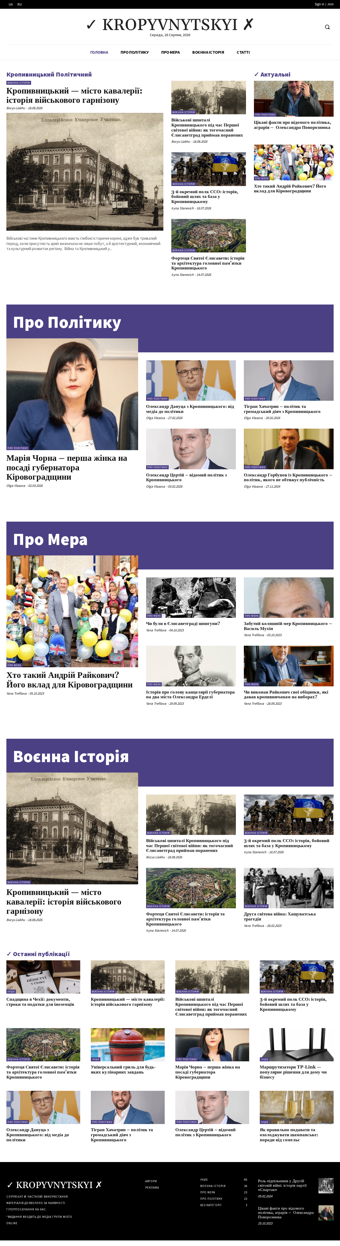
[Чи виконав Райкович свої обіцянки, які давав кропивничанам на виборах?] (289, 666)
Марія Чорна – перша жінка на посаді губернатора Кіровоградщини (66, 467)
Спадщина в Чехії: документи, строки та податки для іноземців (40, 1001)
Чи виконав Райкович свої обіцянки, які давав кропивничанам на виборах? (286, 694)
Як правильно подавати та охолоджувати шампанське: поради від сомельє (289, 1135)
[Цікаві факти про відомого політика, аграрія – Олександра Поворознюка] (294, 99)
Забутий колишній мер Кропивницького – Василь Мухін (288, 626)
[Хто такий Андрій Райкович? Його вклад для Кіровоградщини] (294, 162)
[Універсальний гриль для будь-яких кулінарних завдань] (128, 1044)
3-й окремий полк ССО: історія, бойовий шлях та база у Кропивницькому (204, 197)
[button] (327, 26)
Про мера (262, 178)
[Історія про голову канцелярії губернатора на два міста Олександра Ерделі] (191, 666)
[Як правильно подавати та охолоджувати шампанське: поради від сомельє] (297, 1107)
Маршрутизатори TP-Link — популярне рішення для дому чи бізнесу (293, 1072)
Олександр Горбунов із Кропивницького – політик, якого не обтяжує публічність (288, 477)
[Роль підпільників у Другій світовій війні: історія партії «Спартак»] (326, 1185)
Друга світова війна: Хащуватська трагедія (280, 916)
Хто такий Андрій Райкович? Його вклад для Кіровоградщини (290, 188)
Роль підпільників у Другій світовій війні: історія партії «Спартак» (282, 1185)
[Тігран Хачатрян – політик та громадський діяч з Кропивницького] (289, 380)
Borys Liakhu (15, 108)
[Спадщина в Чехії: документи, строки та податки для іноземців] (43, 977)
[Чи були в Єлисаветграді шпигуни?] (191, 597)
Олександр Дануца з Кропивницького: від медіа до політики (190, 409)
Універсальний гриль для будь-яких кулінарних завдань (123, 1069)
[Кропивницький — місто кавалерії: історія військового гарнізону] (84, 172)
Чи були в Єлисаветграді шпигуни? (183, 624)
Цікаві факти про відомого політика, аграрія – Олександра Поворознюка (292, 125)
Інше (11, 991)
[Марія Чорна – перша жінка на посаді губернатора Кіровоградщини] (72, 394)
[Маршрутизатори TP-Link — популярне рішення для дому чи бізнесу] (297, 1044)
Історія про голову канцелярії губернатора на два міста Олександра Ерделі (190, 694)
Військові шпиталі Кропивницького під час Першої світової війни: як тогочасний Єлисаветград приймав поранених (207, 127)
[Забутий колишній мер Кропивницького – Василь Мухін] (289, 597)
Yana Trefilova (16, 693)
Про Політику (67, 322)
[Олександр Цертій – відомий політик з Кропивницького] (191, 449)
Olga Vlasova (15, 485)
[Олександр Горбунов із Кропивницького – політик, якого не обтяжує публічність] (289, 449)
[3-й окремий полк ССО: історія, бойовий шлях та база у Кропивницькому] (208, 169)
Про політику (265, 114)
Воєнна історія (18, 83)
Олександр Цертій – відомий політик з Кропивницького (186, 477)
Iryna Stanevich (182, 208)
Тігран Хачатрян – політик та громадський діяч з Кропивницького (282, 409)
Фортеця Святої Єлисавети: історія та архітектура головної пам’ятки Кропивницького (207, 263)
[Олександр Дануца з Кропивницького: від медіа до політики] (191, 380)
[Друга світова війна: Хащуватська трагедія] (289, 888)
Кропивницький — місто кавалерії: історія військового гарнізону (74, 96)
